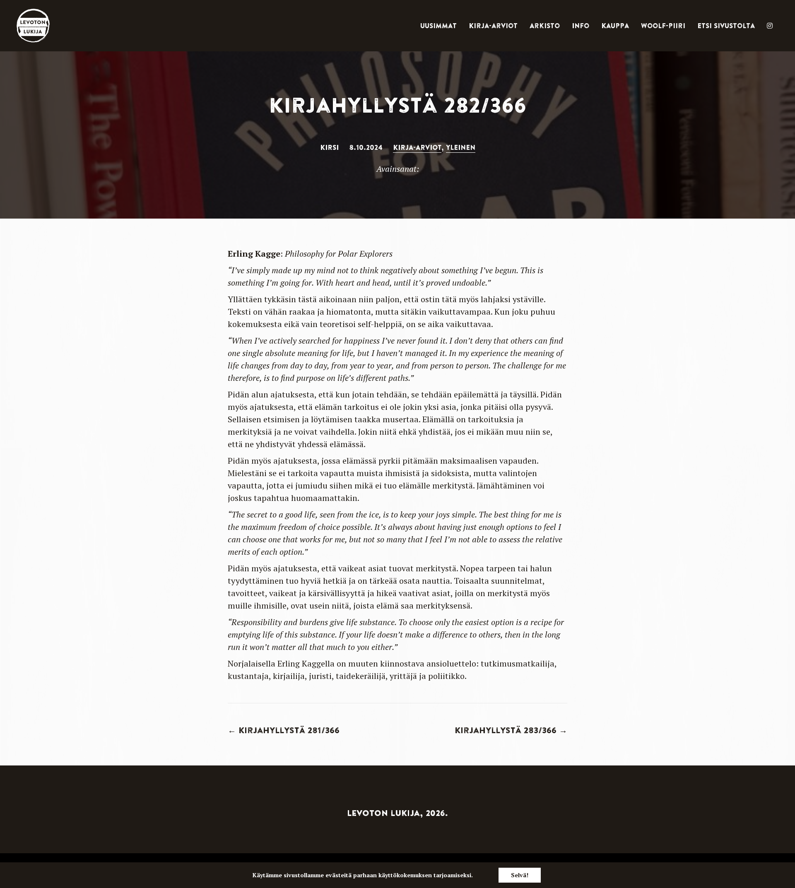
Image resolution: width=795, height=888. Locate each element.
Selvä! (519, 875)
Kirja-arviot (493, 26)
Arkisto (545, 26)
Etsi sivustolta (726, 26)
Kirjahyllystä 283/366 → (511, 730)
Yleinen (460, 147)
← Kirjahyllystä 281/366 (284, 730)
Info (580, 26)
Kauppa (615, 26)
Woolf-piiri (663, 26)
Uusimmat (438, 26)
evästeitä (338, 875)
